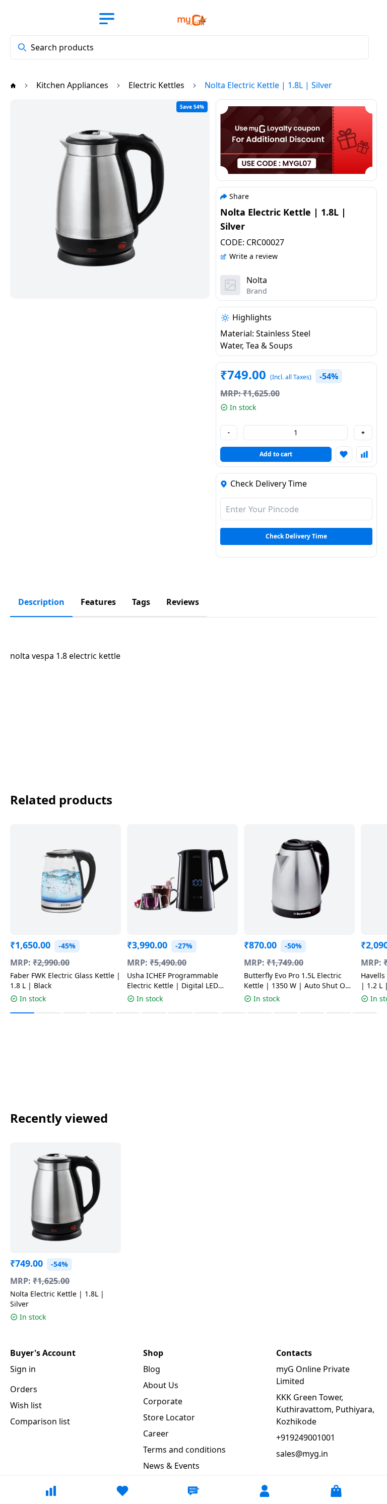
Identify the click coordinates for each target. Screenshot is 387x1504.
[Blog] (193, 1491)
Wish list (26, 1405)
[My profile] (264, 1491)
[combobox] (189, 47)
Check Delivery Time (296, 536)
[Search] (22, 47)
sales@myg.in (302, 1453)
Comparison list (40, 1421)
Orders (23, 1389)
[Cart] (336, 1491)
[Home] (13, 85)
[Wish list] (122, 1491)
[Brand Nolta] (230, 285)
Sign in (23, 1369)
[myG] (182, 20)
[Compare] (51, 1491)
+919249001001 (305, 1437)
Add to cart (276, 454)
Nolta (256, 280)
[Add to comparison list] (364, 454)
